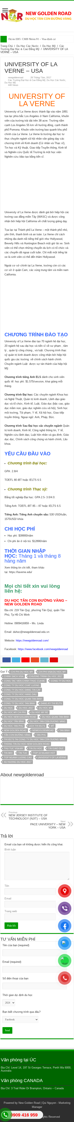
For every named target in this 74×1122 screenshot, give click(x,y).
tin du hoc (35, 748)
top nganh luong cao (18, 757)
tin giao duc (56, 748)
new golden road (15, 730)
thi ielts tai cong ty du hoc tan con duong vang (35, 739)
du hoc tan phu (13, 726)
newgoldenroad (15, 77)
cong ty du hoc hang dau (20, 694)
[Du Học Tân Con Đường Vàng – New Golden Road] (37, 15)
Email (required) (11, 961)
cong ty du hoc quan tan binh (23, 699)
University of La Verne (52, 757)
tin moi (8, 753)
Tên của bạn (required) (15, 945)
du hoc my (45, 708)
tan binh (64, 730)
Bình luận (10, 849)
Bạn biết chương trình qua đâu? (21, 1011)
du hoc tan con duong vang (48, 721)
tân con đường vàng (17, 735)
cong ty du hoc (61, 681)
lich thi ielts (37, 726)
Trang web (11, 911)
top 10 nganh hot (44, 753)
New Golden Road (29, 1102)
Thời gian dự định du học (17, 995)
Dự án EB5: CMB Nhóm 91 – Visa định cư (32, 39)
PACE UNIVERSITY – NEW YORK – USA (47, 824)
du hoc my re (39, 712)
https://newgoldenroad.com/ (32, 640)
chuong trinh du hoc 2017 (45, 676)
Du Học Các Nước (27, 46)
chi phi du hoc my (22, 672)
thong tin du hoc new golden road (27, 744)
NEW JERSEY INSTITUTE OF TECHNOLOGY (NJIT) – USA (28, 815)
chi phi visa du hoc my (52, 672)
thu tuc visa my (13, 748)
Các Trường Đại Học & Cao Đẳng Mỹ (32, 47)
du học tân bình (14, 721)
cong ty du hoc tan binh (19, 703)
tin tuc (22, 753)
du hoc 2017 (26, 708)
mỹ (52, 726)
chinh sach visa (13, 676)
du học (8, 708)
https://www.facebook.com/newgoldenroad (43, 649)
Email (8, 898)
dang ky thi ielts (51, 703)
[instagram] (48, 1111)
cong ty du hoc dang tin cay (22, 690)
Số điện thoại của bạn (15, 978)
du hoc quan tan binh (55, 717)
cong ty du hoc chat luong (21, 685)
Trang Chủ (6, 46)
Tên (7, 885)
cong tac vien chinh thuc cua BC (24, 681)
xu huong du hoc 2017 (17, 762)
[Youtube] (44, 1111)
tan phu (41, 735)
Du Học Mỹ (49, 46)
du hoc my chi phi (15, 712)
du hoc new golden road (20, 717)
